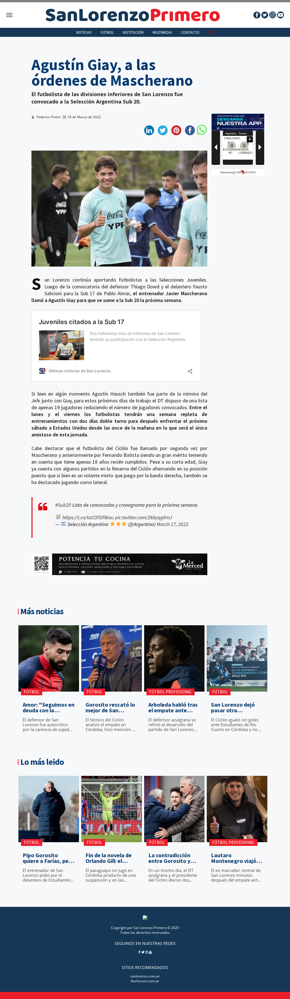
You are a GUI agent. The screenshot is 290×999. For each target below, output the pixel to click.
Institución (133, 32)
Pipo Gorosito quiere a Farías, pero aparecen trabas (48, 858)
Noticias (84, 32)
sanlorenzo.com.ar (145, 976)
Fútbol (107, 32)
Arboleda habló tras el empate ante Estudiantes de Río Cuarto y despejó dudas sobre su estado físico (173, 707)
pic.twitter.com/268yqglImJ (143, 517)
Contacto (190, 32)
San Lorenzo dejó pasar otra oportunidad (233, 707)
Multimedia (162, 32)
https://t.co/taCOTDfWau (88, 517)
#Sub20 (63, 505)
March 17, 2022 (172, 524)
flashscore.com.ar (145, 981)
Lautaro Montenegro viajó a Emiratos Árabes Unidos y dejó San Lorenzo (236, 858)
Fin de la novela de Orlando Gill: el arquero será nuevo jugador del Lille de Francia (110, 858)
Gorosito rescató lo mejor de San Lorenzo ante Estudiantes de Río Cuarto (110, 707)
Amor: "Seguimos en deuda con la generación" (48, 707)
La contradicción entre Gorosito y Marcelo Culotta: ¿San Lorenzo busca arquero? (173, 858)
